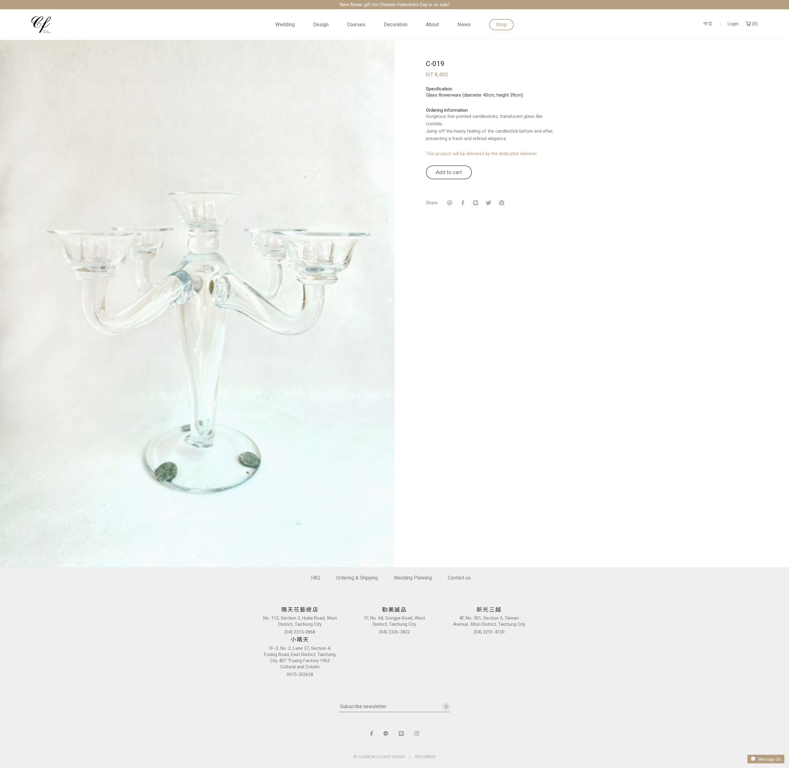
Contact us (459, 578)
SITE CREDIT (425, 757)
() (754, 24)
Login (733, 24)
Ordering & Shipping (357, 578)
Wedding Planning (413, 578)
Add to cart (449, 172)
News (464, 24)
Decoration (395, 24)
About (432, 24)
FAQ (315, 578)
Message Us (769, 759)
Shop (501, 24)
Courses (356, 24)
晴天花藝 (41, 24)
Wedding (285, 24)
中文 (708, 24)
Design (321, 24)
